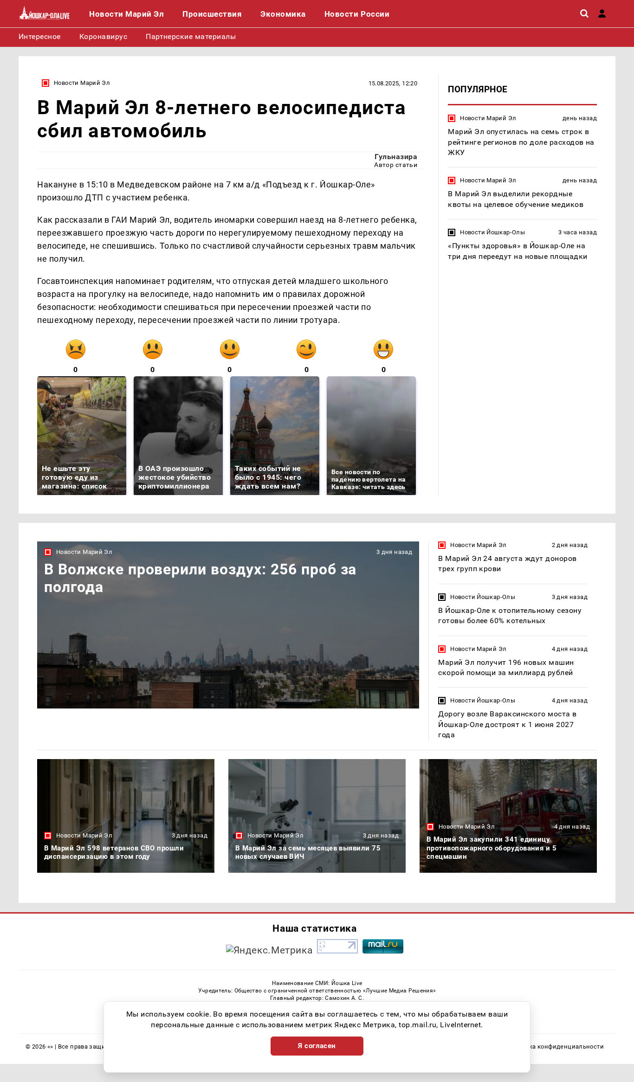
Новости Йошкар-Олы (492, 232)
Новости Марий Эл (82, 82)
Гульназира (396, 156)
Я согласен (317, 1046)
